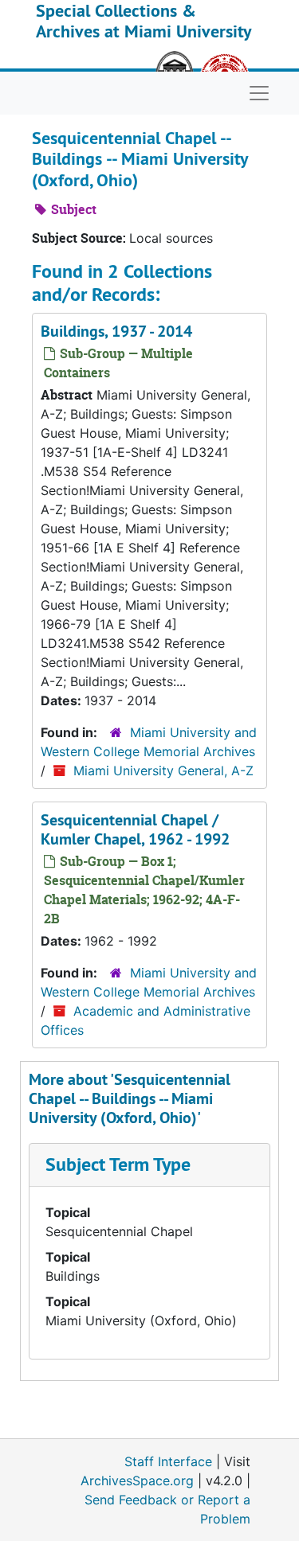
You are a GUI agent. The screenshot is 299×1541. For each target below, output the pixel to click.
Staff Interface (168, 1461)
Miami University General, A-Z (163, 770)
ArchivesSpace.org (137, 1480)
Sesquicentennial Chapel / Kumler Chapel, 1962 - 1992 (135, 829)
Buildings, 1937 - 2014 (116, 331)
